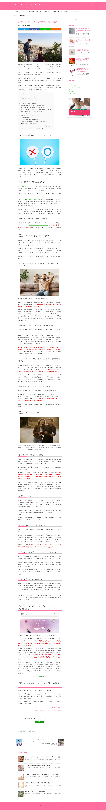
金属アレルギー (72, 93)
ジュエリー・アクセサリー (75, 87)
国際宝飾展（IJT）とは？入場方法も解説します (37, 791)
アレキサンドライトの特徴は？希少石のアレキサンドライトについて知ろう (83, 59)
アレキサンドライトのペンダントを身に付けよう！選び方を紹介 (83, 30)
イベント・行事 (24, 15)
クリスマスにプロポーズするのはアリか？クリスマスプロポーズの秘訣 (42, 757)
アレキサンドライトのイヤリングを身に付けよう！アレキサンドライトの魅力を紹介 (83, 70)
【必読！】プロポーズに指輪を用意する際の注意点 (37, 783)
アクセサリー (72, 84)
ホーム (17, 15)
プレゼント (71, 89)
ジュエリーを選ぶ (40, 721)
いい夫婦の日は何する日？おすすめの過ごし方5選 (37, 765)
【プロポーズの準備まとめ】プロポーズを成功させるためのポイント (42, 774)
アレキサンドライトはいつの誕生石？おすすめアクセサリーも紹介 (83, 40)
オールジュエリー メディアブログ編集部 (51, 710)
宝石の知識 (71, 91)
